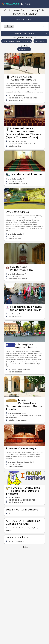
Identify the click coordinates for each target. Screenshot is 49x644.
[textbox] (15, 26)
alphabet (23, 49)
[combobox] (24, 26)
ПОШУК (28, 4)
